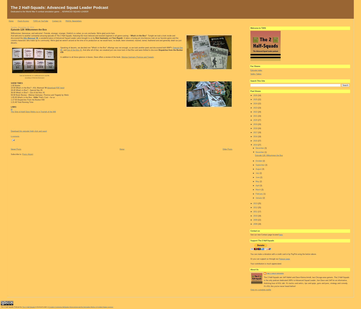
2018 (255, 128)
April (258, 185)
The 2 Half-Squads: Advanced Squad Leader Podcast (59, 7)
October (259, 161)
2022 (255, 112)
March (258, 190)
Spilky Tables (255, 74)
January (259, 198)
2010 (255, 216)
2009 (255, 220)
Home (11, 21)
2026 (255, 95)
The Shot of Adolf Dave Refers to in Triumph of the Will (33, 112)
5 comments (15, 136)
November (260, 152)
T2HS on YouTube (40, 21)
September (260, 165)
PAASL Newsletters (74, 21)
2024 (255, 104)
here (281, 235)
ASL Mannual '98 (30, 38)
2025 (255, 99)
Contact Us (56, 21)
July (258, 173)
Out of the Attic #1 (74, 50)
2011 (255, 212)
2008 (255, 224)
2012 (255, 207)
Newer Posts (16, 149)
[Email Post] (13, 140)
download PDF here (56, 88)
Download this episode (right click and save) (29, 131)
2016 (255, 136)
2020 (255, 120)
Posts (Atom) (27, 154)
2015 (255, 141)
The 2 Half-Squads (275, 273)
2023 (255, 108)
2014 (255, 145)
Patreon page (284, 259)
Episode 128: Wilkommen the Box (29, 29)
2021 (255, 116)
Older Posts (227, 149)
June (258, 177)
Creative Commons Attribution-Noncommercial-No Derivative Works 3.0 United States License (81, 307)
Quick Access (23, 21)
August (259, 169)
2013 (255, 203)
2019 (255, 124)
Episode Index (256, 70)
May (258, 181)
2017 (255, 132)
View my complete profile (260, 290)
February (259, 194)
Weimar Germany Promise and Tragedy (138, 57)
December (260, 148)
